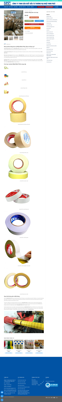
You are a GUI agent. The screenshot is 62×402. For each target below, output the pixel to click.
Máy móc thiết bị (22, 6)
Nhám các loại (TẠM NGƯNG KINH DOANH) (51, 55)
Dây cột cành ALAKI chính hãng (52, 21)
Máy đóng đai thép (50, 51)
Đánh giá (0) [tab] (8, 44)
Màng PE (48, 47)
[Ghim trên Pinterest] (30, 33)
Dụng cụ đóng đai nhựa (50, 35)
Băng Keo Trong (29, 350)
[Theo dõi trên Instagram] (52, 0)
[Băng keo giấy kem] (18, 344)
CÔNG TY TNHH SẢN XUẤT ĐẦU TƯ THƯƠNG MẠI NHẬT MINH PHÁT (9, 381)
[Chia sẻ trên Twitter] (27, 33)
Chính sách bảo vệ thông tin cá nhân (24, 387)
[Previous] (5, 22)
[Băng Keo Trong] (29, 344)
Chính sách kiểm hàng (21, 388)
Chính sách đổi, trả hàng (22, 383)
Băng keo (48, 14)
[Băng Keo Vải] (8, 344)
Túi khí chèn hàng (49, 60)
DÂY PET (48, 30)
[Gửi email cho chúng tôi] (55, 0)
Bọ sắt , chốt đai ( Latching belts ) (52, 19)
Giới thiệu (11, 6)
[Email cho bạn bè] (28, 33)
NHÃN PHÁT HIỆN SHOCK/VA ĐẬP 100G (52, 58)
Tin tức (28, 6)
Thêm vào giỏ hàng (34, 17)
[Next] (22, 22)
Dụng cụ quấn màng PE (50, 38)
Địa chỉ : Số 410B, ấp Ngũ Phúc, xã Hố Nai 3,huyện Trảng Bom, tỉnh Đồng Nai (10, 391)
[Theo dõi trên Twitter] (54, 0)
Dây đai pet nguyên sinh (50, 26)
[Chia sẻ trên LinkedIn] (32, 33)
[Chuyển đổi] (57, 55)
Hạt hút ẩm (48, 42)
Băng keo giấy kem (18, 350)
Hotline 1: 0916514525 (7, 384)
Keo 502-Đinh (49, 44)
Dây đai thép (49, 28)
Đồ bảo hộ (48, 40)
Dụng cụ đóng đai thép (50, 37)
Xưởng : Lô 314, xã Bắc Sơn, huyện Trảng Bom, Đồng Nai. (9, 393)
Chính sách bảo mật (21, 385)
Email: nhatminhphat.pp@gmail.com (10, 388)
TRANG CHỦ (6, 6)
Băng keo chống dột (39, 350)
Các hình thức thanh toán (22, 380)
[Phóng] (5, 34)
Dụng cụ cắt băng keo (50, 33)
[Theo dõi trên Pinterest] (57, 0)
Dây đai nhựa (49, 23)
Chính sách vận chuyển (21, 381)
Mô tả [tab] (5, 44)
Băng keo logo (49, 16)
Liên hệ (32, 6)
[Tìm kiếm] (48, 0)
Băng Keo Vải (9, 350)
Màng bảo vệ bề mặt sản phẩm (52, 45)
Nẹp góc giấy (49, 52)
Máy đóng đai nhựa (50, 49)
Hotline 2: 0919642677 (7, 386)
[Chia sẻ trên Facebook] (25, 33)
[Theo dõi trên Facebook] (51, 0)
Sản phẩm (16, 6)
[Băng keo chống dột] (39, 344)
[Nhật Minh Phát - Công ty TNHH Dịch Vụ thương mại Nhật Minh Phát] (7, 3)
